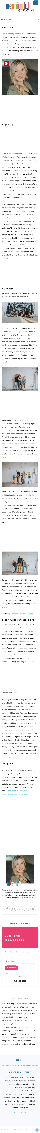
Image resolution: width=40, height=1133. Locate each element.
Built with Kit (20, 981)
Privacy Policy (20, 1112)
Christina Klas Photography (22, 614)
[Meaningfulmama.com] (20, 12)
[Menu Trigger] (35, 2)
